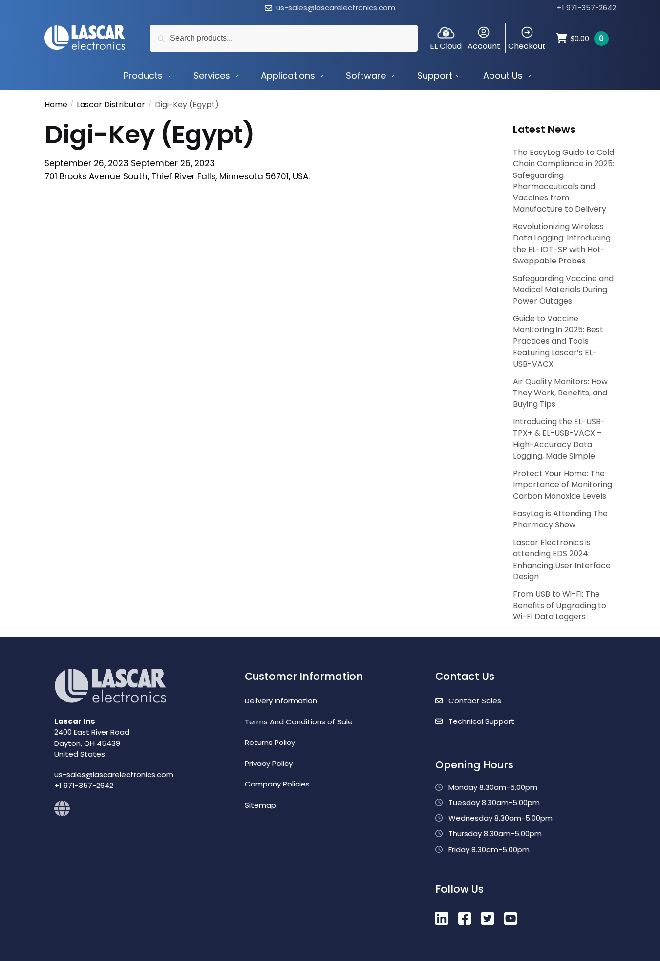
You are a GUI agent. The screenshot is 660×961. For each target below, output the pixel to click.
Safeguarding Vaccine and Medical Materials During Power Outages (563, 289)
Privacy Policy (269, 763)
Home (55, 104)
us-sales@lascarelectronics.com (335, 7)
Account (484, 46)
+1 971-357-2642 (586, 7)
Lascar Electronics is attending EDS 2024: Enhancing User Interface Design (562, 559)
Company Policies (277, 784)
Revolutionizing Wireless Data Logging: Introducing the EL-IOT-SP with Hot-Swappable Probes (562, 243)
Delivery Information (281, 701)
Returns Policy (270, 742)
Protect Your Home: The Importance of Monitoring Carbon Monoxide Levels (562, 485)
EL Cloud (446, 46)
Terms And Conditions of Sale (299, 722)
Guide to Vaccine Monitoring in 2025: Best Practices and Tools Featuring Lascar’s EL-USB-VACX (558, 341)
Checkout (527, 46)
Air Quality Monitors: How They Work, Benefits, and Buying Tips (560, 393)
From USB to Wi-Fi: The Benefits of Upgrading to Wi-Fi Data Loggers (559, 605)
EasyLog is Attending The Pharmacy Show (560, 519)
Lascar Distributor (111, 104)
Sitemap (260, 805)
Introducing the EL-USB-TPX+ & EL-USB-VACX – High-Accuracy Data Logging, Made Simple (559, 438)
